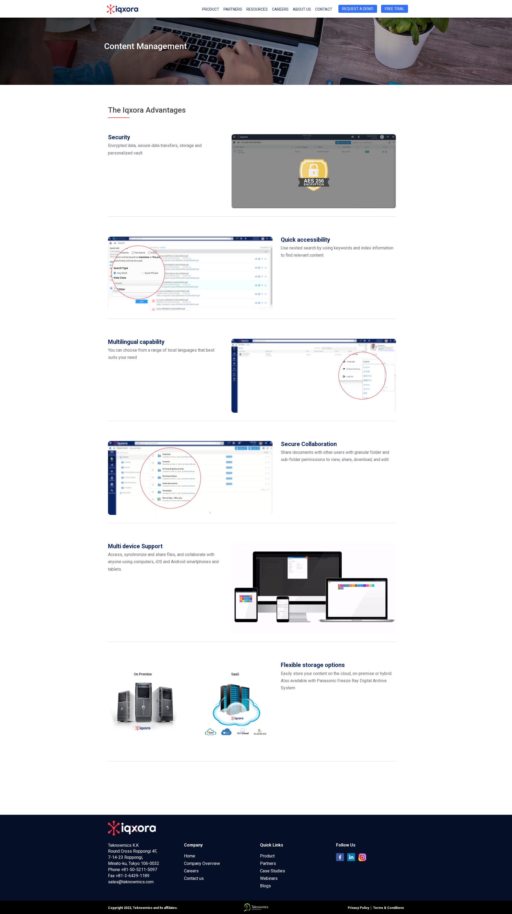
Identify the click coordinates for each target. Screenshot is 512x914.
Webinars (269, 878)
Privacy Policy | (359, 908)
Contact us (194, 878)
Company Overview (202, 863)
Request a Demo (357, 9)
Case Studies (272, 870)
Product (267, 856)
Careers (280, 9)
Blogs (265, 885)
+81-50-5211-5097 (139, 869)
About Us (302, 9)
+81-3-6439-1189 (132, 875)
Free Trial (394, 9)
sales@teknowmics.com (131, 881)
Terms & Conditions (387, 908)
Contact (323, 9)
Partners (232, 9)
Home (189, 856)
